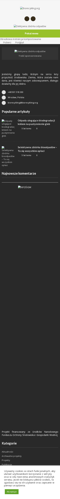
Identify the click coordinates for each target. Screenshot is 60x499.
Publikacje (7, 464)
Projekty (6, 460)
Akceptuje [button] (12, 491)
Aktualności (7, 451)
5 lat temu (26, 128)
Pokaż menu (31, 33)
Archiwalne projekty (12, 456)
